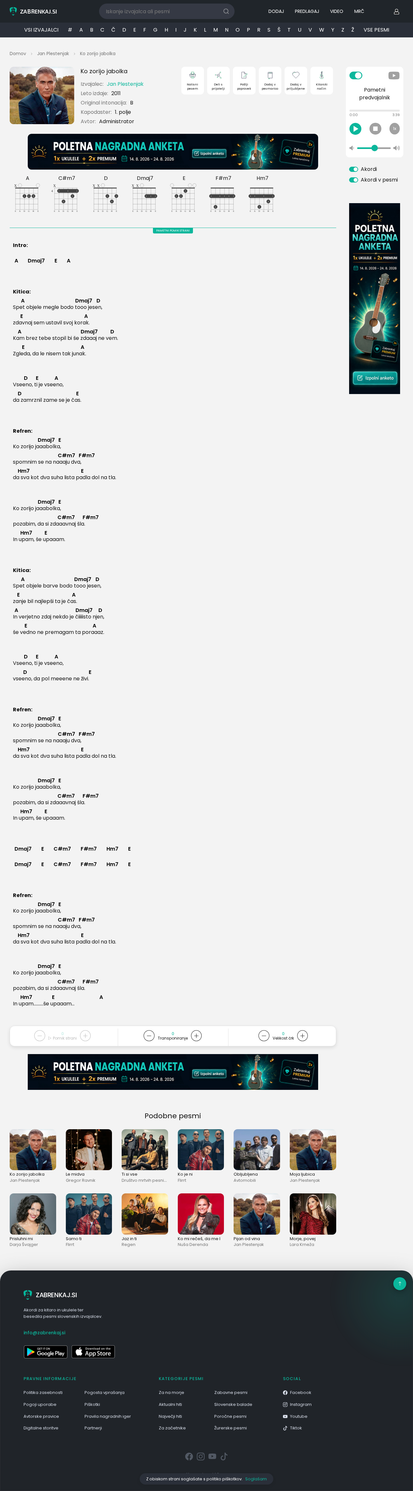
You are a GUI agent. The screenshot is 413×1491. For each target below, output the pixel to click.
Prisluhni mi (21, 1239)
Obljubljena (246, 1174)
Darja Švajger (24, 1244)
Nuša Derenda (193, 1244)
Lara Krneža (302, 1244)
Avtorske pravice (41, 1416)
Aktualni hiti (170, 1404)
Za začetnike (172, 1428)
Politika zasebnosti (43, 1392)
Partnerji (93, 1428)
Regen (129, 1244)
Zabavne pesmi (230, 1392)
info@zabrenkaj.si (44, 1332)
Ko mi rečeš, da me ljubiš (204, 1239)
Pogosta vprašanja (105, 1392)
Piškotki (92, 1404)
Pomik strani (64, 1038)
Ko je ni (185, 1174)
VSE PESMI (376, 30)
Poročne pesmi (230, 1416)
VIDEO (336, 11)
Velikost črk (283, 1038)
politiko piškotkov (224, 1479)
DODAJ (276, 11)
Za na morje (171, 1392)
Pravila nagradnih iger (108, 1416)
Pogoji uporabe (40, 1404)
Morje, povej (303, 1239)
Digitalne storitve (41, 1428)
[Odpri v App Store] (93, 1351)
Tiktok (296, 1428)
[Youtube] (212, 1457)
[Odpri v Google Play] (45, 1351)
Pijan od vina (247, 1239)
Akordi (369, 169)
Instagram (301, 1404)
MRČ (359, 11)
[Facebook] (189, 1457)
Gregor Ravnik (81, 1180)
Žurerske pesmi (230, 1428)
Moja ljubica (302, 1174)
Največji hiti (170, 1416)
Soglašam (256, 1479)
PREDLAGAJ (307, 11)
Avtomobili (245, 1180)
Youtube (298, 1416)
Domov (18, 53)
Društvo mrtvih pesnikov (146, 1180)
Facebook (300, 1392)
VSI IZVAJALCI (41, 30)
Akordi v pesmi (379, 179)
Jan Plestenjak (53, 53)
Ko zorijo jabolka (98, 53)
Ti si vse (129, 1174)
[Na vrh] (399, 1283)
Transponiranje (173, 1038)
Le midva (75, 1174)
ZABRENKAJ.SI (56, 1294)
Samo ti (74, 1239)
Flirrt (182, 1180)
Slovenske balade (233, 1404)
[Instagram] (201, 1457)
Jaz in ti (129, 1239)
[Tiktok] (224, 1457)
